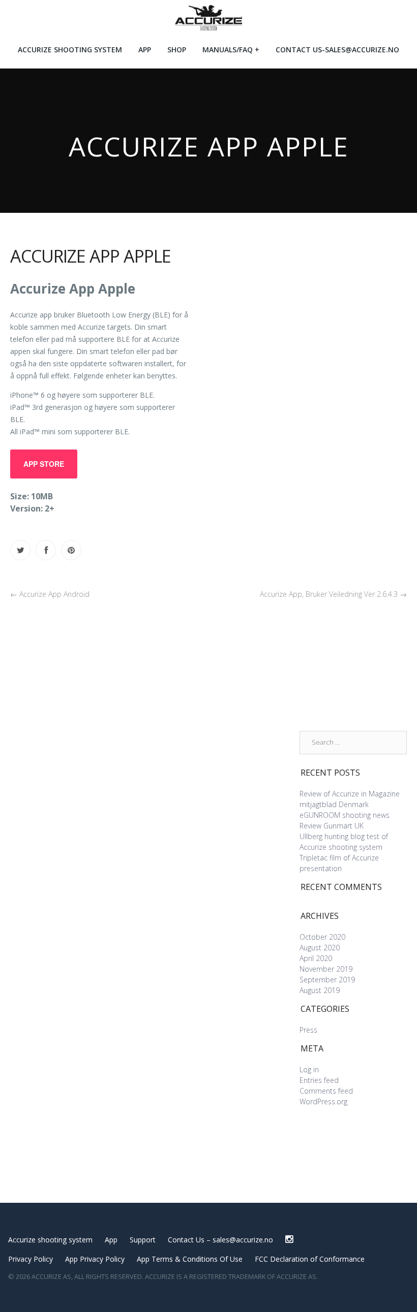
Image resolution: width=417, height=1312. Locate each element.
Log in (309, 1069)
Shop (176, 49)
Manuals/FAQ (227, 49)
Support (143, 1239)
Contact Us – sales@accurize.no (220, 1239)
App (144, 49)
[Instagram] (289, 1239)
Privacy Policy (30, 1259)
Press (308, 1030)
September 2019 (327, 979)
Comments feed (326, 1091)
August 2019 (320, 990)
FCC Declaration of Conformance (310, 1259)
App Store (43, 464)
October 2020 (322, 937)
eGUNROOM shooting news (345, 815)
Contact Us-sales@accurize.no (337, 49)
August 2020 (320, 947)
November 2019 (326, 969)
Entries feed (319, 1080)
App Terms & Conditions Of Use (190, 1259)
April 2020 (316, 958)
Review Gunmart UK (332, 825)
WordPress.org (323, 1101)
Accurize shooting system (70, 49)
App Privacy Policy (95, 1259)
